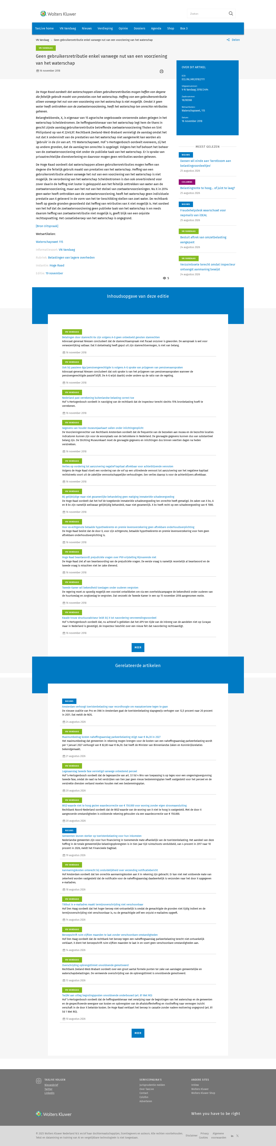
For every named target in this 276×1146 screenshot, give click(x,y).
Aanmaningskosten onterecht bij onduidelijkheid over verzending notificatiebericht (110, 870)
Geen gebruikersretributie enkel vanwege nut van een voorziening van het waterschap (103, 40)
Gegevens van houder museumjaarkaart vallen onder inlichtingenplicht (102, 428)
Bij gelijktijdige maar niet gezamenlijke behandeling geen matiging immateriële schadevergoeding (118, 496)
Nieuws (87, 28)
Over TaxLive (147, 1089)
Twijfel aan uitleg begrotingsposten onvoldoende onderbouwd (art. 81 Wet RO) (107, 995)
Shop (170, 28)
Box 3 (184, 28)
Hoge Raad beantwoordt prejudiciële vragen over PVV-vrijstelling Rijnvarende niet (109, 557)
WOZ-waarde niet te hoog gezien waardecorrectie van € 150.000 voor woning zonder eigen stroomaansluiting (124, 805)
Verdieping (105, 28)
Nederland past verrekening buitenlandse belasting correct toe (98, 397)
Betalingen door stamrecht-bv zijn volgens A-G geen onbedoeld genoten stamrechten (111, 337)
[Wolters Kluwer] (58, 13)
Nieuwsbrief (51, 1085)
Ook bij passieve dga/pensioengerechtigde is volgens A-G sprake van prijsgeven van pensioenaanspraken (122, 367)
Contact (144, 1093)
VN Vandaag (68, 28)
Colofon (144, 1097)
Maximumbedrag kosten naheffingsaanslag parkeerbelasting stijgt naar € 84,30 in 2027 (111, 737)
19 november (54, 273)
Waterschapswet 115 (49, 242)
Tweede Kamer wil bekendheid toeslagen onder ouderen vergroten (100, 587)
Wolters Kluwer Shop (203, 1093)
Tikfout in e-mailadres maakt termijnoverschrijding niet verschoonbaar (102, 904)
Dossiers (139, 28)
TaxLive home (44, 28)
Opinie (123, 28)
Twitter (48, 1089)
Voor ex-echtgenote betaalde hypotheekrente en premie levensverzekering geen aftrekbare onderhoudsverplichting (128, 527)
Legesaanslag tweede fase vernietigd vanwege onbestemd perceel (99, 771)
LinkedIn (49, 1093)
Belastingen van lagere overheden (71, 257)
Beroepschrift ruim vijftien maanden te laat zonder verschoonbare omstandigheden (110, 935)
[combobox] (206, 13)
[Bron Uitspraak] (47, 226)
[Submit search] (230, 13)
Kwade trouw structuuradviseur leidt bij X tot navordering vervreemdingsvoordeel (109, 617)
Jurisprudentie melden (152, 1085)
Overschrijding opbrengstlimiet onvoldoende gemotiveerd (95, 965)
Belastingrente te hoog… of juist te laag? (207, 188)
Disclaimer (192, 1135)
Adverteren (146, 1101)
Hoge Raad (57, 265)
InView (195, 1085)
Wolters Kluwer (200, 1089)
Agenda (156, 28)
